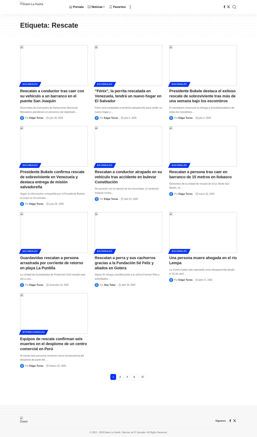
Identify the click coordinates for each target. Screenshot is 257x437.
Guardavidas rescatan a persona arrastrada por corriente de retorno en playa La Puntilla (51, 263)
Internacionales (34, 332)
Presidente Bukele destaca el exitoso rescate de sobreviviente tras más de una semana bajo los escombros (202, 96)
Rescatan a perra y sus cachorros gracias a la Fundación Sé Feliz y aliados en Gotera (125, 263)
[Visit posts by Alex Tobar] (97, 285)
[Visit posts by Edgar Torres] (22, 118)
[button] (130, 7)
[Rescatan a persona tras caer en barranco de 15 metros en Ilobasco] (203, 146)
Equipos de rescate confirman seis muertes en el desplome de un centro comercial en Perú (53, 344)
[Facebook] (224, 7)
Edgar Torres (36, 118)
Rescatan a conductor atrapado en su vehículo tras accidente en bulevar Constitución (128, 177)
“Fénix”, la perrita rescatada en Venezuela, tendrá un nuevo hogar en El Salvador (128, 96)
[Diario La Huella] (42, 7)
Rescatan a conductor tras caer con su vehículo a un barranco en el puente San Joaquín (52, 96)
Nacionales (30, 84)
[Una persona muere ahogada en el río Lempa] (203, 232)
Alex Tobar (110, 285)
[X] (228, 7)
